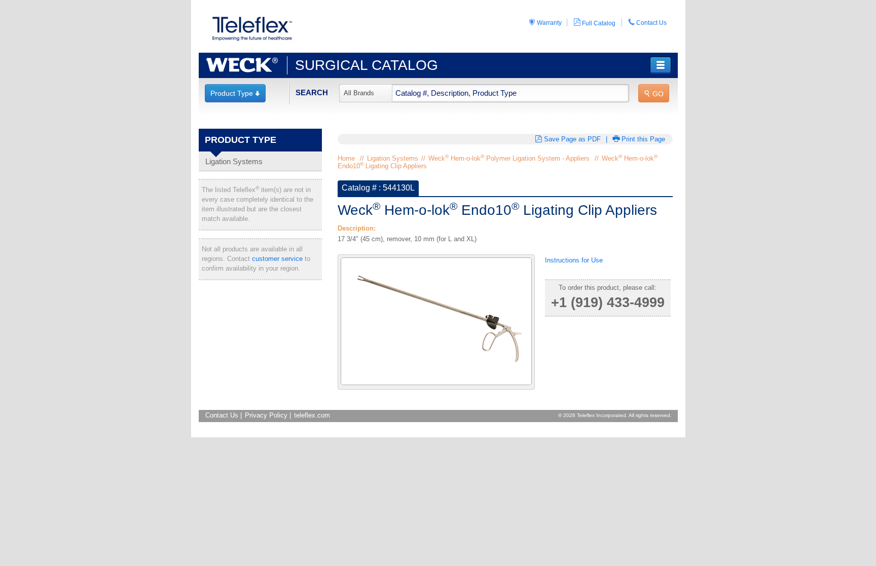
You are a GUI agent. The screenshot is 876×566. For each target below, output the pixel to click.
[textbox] (484, 93)
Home (346, 158)
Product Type (235, 93)
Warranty (545, 22)
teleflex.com (312, 415)
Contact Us (647, 22)
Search (312, 92)
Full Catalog (594, 22)
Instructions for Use (574, 260)
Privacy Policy (266, 415)
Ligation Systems (234, 161)
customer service (277, 258)
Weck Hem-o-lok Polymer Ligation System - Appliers (509, 158)
